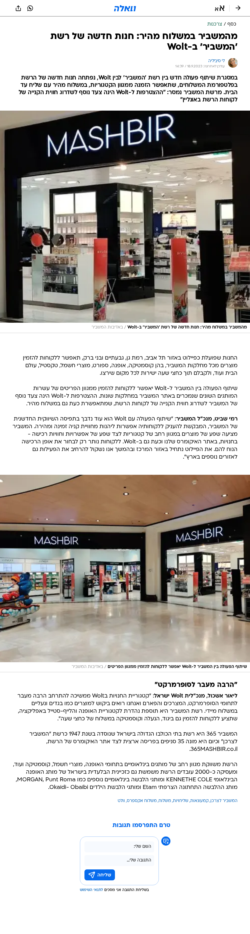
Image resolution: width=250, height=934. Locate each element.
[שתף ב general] (18, 8)
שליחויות (180, 801)
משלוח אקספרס (142, 801)
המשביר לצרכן (224, 801)
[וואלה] (125, 8)
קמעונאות (199, 801)
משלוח (165, 801)
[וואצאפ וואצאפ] (30, 8)
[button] (219, 8)
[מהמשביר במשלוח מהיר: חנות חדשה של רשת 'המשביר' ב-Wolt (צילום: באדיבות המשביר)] (125, 222)
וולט (121, 801)
